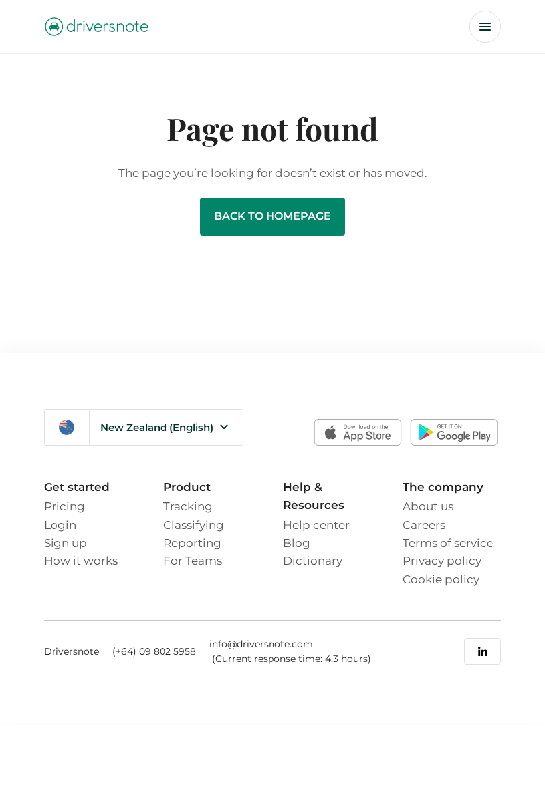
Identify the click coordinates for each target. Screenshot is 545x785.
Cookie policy (441, 579)
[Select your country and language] (67, 427)
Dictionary (312, 560)
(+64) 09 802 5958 (154, 651)
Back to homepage (272, 216)
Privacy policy (442, 560)
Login (60, 525)
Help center (316, 525)
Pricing (64, 506)
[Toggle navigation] (485, 27)
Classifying (194, 525)
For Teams (193, 560)
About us (428, 506)
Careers (424, 525)
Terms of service (448, 543)
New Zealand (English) (156, 427)
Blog (296, 543)
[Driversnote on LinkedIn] (482, 651)
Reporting (192, 543)
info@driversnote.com (261, 644)
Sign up (65, 543)
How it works (81, 560)
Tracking (188, 506)
